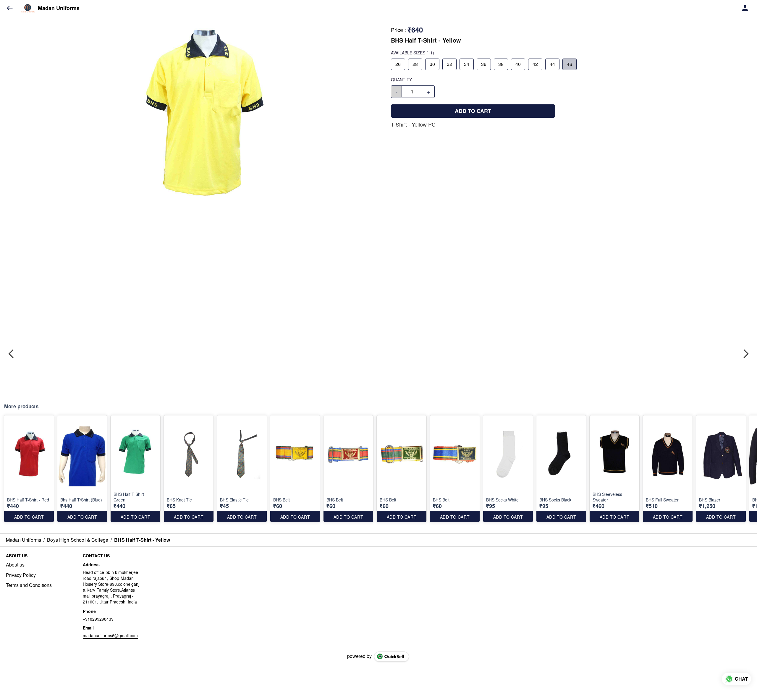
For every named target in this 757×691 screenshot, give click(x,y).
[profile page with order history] (745, 8)
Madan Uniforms (59, 8)
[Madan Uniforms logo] (28, 8)
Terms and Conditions (29, 585)
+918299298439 (98, 619)
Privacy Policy (21, 575)
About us (15, 564)
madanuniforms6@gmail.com (110, 635)
